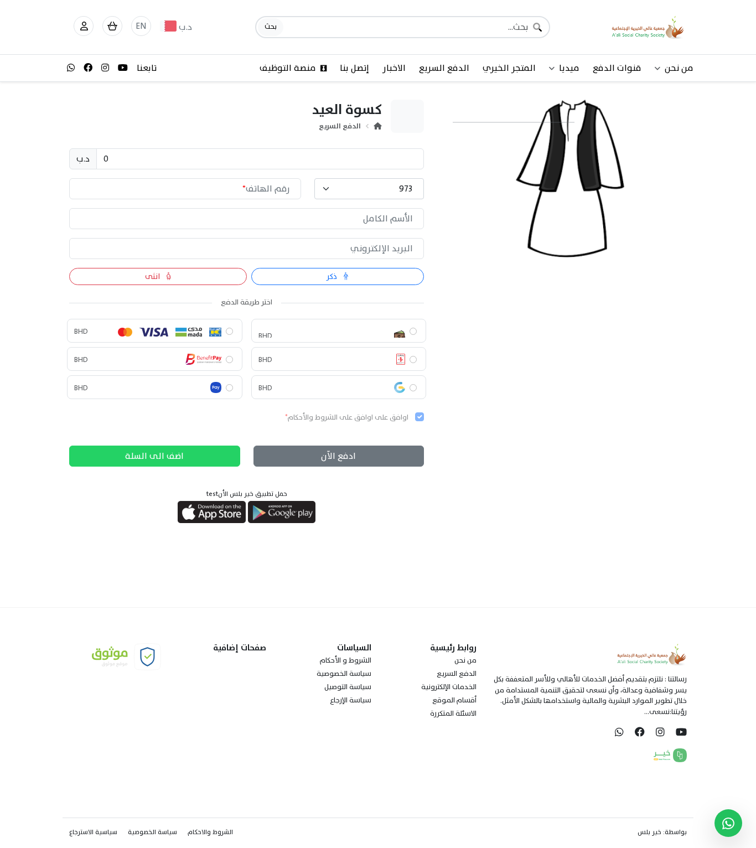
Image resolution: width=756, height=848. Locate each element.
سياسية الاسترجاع (93, 831)
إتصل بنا (354, 68)
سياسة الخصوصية (344, 674)
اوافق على (346, 417)
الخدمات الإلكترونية (449, 687)
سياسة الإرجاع (350, 700)
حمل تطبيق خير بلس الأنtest (246, 493)
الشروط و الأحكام (345, 660)
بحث (271, 26)
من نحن (465, 660)
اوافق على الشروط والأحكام (330, 417)
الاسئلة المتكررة (453, 713)
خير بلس (649, 831)
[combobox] (369, 188)
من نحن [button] (679, 68)
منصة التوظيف (288, 68)
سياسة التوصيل (347, 687)
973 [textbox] (405, 188)
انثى (153, 276)
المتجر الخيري (509, 68)
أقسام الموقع (454, 700)
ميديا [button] (569, 68)
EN (141, 26)
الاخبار (394, 68)
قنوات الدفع (617, 68)
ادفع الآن (338, 456)
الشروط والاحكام (210, 831)
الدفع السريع (444, 68)
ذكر (333, 276)
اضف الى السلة (154, 456)
